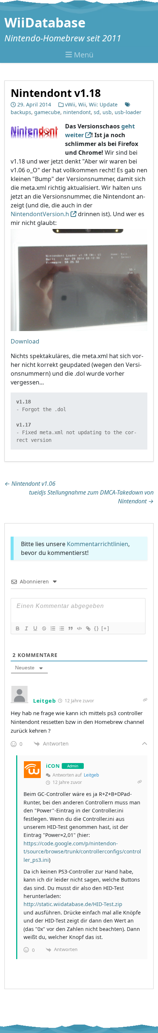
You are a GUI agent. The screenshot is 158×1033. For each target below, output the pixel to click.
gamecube (47, 112)
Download (25, 341)
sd (97, 112)
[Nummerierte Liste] (52, 628)
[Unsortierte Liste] (61, 628)
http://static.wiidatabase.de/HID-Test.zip (73, 904)
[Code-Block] (79, 628)
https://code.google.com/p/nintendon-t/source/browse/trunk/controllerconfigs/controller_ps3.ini (82, 851)
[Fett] (17, 628)
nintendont (77, 112)
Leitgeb (91, 775)
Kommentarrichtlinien (97, 544)
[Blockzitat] (70, 628)
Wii (82, 104)
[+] (105, 628)
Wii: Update (103, 104)
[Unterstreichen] (34, 628)
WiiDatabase (45, 22)
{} (96, 628)
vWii (70, 104)
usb (107, 112)
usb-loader (128, 112)
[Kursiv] (26, 628)
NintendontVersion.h (40, 214)
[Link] (87, 628)
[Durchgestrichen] (43, 628)
